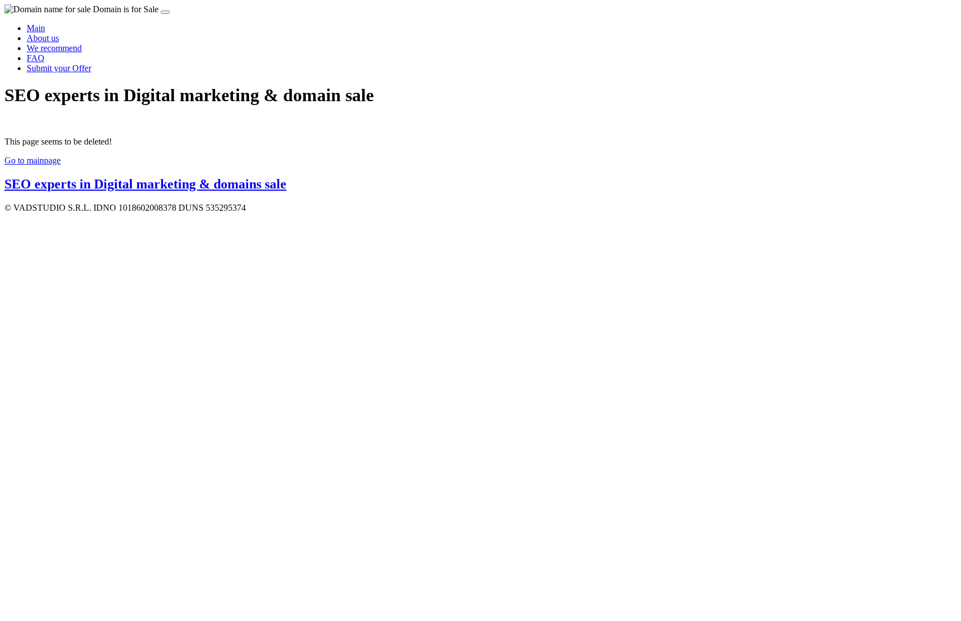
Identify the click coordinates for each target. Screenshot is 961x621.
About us (43, 38)
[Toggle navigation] (165, 12)
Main (36, 28)
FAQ (35, 58)
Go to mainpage (32, 160)
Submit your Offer (59, 68)
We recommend (54, 48)
